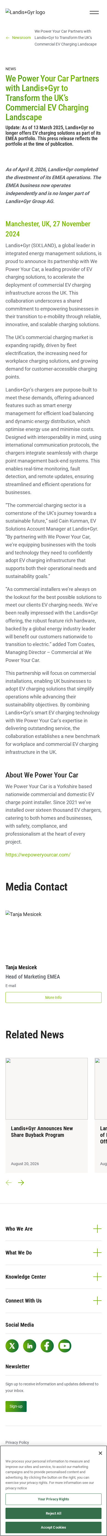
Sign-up (16, 1406)
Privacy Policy (17, 1442)
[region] (53, 1490)
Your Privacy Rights (53, 1499)
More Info (53, 997)
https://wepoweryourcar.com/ (38, 854)
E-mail (10, 985)
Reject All (53, 1513)
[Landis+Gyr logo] (27, 12)
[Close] (100, 1453)
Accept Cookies (53, 1527)
